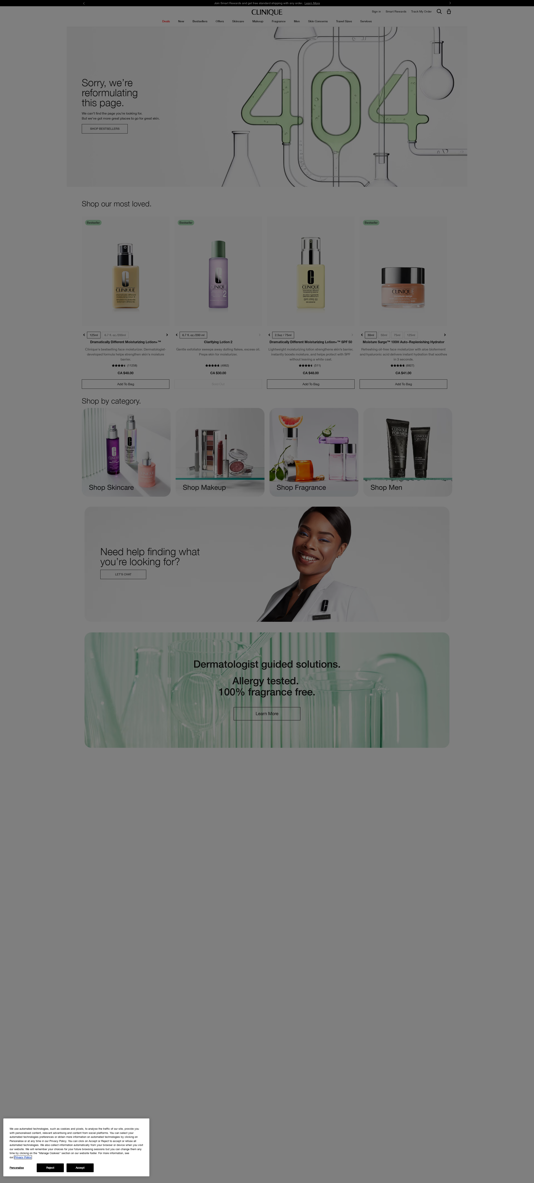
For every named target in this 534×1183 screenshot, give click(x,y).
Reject (50, 1167)
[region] (76, 1147)
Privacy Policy (22, 1157)
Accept (80, 1167)
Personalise (17, 1167)
